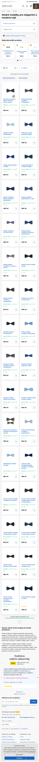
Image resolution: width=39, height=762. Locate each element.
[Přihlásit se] (27, 6)
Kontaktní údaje (25, 739)
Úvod (3, 11)
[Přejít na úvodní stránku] (7, 6)
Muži (8, 11)
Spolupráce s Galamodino (27, 742)
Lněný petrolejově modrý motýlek (27, 165)
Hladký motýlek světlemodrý (8, 133)
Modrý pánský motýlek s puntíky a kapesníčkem (27, 232)
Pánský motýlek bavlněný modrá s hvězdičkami (8, 365)
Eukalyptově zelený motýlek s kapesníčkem (8, 52)
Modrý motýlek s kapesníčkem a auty (27, 197)
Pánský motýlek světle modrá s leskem (28, 398)
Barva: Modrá (22, 78)
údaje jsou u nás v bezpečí (11, 705)
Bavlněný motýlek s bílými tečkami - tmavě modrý (9, 100)
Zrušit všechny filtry (8, 78)
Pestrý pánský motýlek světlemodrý (28, 332)
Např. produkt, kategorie (13, 25)
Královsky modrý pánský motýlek (26, 133)
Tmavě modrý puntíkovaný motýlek (10, 565)
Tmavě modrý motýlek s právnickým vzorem (10, 533)
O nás (21, 736)
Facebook (16, 728)
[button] (23, 6)
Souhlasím (19, 758)
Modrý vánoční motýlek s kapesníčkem (8, 299)
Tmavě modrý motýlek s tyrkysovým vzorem (28, 533)
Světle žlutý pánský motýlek (21, 52)
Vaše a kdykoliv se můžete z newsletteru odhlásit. (19, 706)
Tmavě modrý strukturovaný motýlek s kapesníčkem (7, 599)
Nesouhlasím (19, 754)
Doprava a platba (7, 736)
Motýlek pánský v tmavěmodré (8, 332)
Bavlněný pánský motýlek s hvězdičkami (26, 100)
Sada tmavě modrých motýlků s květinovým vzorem (10, 431)
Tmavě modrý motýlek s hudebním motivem (10, 499)
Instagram (25, 728)
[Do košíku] (16, 110)
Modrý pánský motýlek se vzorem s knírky (9, 266)
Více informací (31, 751)
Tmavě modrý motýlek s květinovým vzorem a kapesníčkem (28, 500)
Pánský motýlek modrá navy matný (9, 398)
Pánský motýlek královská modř (26, 364)
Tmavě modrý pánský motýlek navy (28, 565)
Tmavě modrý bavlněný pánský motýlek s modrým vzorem (27, 466)
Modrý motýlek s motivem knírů (8, 231)
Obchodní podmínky (8, 739)
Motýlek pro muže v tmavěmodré (27, 298)
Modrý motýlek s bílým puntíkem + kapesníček (8, 198)
